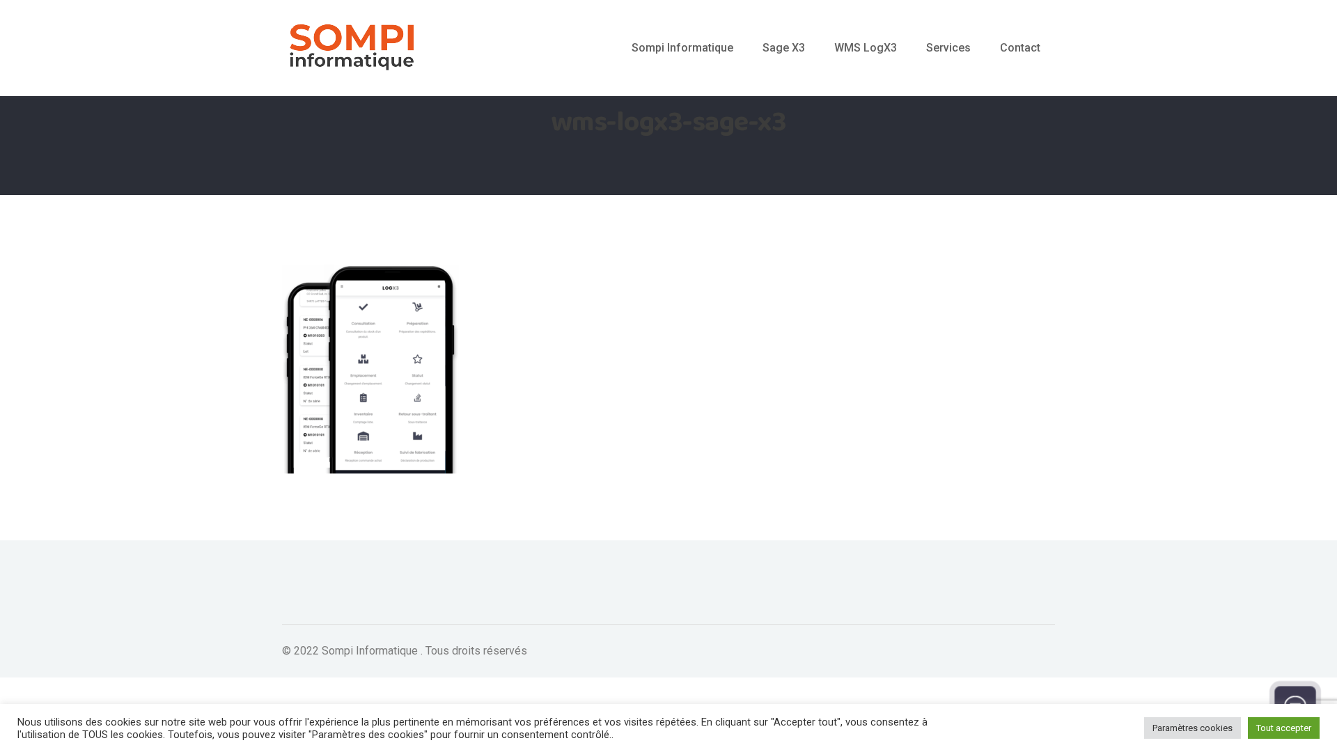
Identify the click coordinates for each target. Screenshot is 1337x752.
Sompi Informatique (682, 47)
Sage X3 (784, 47)
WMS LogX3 (865, 47)
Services (948, 47)
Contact (1020, 47)
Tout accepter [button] (1283, 728)
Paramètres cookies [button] (1192, 728)
